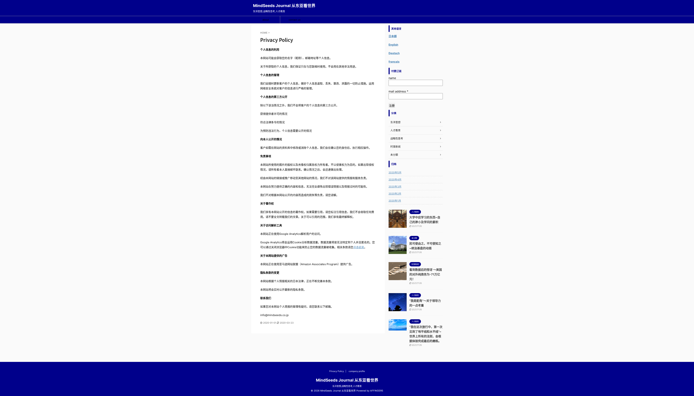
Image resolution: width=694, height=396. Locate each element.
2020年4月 (395, 179)
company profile (357, 371)
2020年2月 (395, 193)
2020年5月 (395, 172)
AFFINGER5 (376, 390)
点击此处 (358, 247)
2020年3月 (395, 186)
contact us (295, 19)
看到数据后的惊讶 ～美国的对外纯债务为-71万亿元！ (425, 274)
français (394, 61)
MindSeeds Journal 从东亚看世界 (284, 5)
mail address (398, 91)
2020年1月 (395, 200)
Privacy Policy (336, 371)
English (393, 44)
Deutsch (394, 53)
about (265, 19)
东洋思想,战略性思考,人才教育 (347, 386)
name (392, 78)
